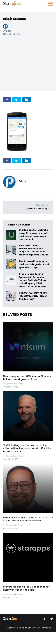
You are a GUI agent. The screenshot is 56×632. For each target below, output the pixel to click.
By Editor (7, 30)
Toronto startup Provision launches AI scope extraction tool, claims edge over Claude (34, 250)
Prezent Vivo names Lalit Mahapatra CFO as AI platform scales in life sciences (28, 519)
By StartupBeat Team (13, 383)
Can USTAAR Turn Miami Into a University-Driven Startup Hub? (33, 296)
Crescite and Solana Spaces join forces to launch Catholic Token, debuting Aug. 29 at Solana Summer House (32, 280)
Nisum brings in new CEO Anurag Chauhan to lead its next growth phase (27, 378)
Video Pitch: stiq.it (38, 208)
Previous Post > (43, 205)
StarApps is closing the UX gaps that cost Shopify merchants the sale (27, 588)
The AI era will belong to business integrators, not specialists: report (34, 264)
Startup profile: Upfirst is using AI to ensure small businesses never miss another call (33, 234)
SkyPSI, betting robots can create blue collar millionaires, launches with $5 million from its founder (27, 448)
